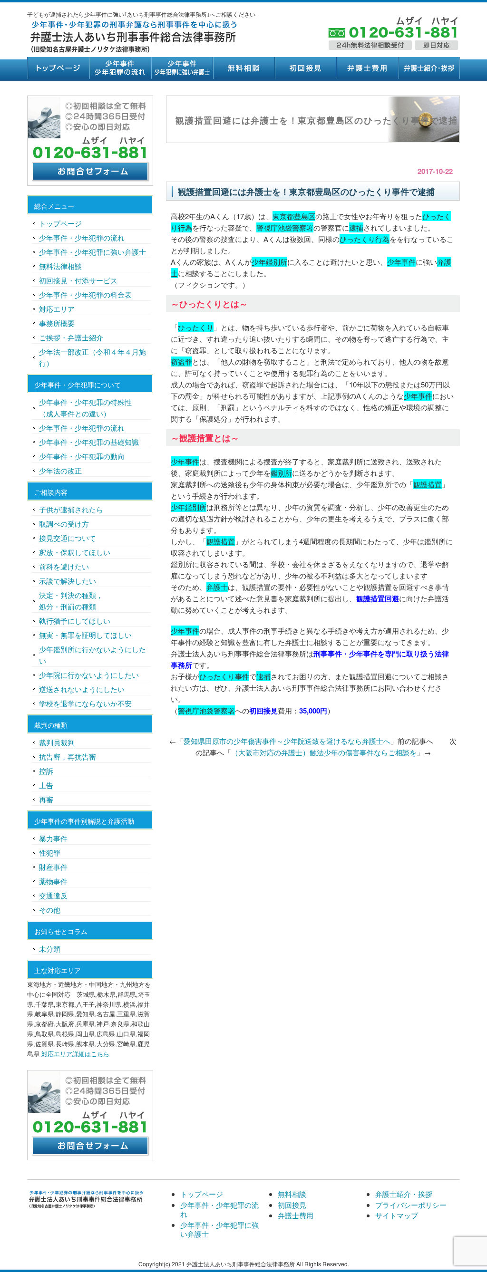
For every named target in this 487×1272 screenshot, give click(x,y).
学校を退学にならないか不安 (85, 703)
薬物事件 (53, 881)
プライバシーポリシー (411, 1205)
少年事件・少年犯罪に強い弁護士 (182, 68)
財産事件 (53, 867)
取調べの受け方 (64, 524)
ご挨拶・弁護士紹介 (71, 337)
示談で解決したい (67, 581)
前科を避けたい (64, 566)
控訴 (46, 771)
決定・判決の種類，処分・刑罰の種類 (71, 600)
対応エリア (57, 309)
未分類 (49, 949)
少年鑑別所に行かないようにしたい (92, 654)
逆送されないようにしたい (82, 689)
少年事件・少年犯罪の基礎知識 (89, 442)
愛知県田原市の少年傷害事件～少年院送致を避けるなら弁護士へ (287, 741)
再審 (46, 799)
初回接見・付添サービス (78, 280)
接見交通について (67, 538)
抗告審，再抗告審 (67, 756)
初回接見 (305, 68)
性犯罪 (49, 853)
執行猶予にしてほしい (74, 621)
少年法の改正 (60, 470)
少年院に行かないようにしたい (89, 675)
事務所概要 (57, 323)
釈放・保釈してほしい (74, 552)
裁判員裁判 (57, 742)
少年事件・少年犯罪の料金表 (85, 294)
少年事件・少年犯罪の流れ (120, 68)
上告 (46, 785)
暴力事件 (53, 838)
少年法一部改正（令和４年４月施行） (92, 357)
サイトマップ (396, 1215)
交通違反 (53, 895)
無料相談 (243, 68)
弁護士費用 (367, 68)
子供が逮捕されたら (71, 509)
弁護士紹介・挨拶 (429, 68)
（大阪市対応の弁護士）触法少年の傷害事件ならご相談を (324, 752)
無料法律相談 (60, 266)
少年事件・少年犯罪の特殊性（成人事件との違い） (85, 407)
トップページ (58, 68)
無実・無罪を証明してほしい (85, 635)
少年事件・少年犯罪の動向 (82, 456)
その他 (49, 910)
